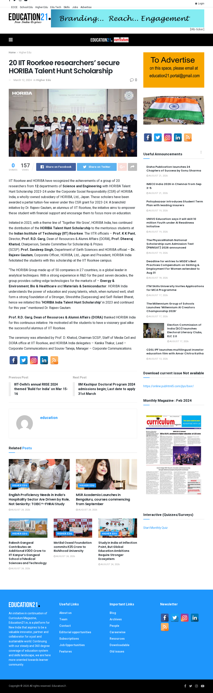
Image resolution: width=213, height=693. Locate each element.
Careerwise (117, 632)
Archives (116, 619)
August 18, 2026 (158, 278)
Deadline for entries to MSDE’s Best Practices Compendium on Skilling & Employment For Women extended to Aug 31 (173, 267)
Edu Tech (55, 7)
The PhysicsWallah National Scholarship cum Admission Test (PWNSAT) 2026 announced (170, 244)
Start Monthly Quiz (155, 528)
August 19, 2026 (158, 210)
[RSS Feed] (54, 360)
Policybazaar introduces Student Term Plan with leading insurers (174, 203)
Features (65, 651)
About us (65, 613)
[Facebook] (13, 360)
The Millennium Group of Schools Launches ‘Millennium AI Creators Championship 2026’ (170, 307)
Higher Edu (41, 7)
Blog (113, 613)
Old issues (117, 651)
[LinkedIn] (44, 360)
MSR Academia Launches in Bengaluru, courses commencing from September (103, 499)
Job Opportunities (72, 645)
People (114, 626)
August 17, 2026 (158, 295)
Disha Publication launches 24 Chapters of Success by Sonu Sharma (173, 169)
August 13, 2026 (158, 359)
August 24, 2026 (20, 510)
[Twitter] (24, 360)
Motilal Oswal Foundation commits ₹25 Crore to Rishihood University (73, 547)
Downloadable (119, 645)
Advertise (86, 7)
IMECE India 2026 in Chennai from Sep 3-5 (173, 186)
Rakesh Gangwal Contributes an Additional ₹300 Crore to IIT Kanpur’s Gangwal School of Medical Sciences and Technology (28, 553)
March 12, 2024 (23, 80)
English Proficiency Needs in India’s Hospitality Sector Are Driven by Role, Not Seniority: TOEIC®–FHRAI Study (39, 499)
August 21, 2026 (158, 176)
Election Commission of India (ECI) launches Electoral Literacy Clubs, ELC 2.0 (184, 330)
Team (63, 619)
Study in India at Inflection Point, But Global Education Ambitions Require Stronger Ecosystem (117, 551)
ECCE (14, 7)
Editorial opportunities (75, 632)
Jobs (75, 7)
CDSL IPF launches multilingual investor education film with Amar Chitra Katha (175, 351)
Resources (117, 639)
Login (200, 3)
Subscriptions (69, 639)
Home (12, 52)
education (49, 418)
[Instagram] (34, 360)
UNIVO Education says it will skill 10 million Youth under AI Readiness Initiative (171, 222)
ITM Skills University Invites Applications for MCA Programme (175, 288)
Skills (67, 7)
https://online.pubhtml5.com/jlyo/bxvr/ (168, 386)
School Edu (26, 7)
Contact (65, 626)
